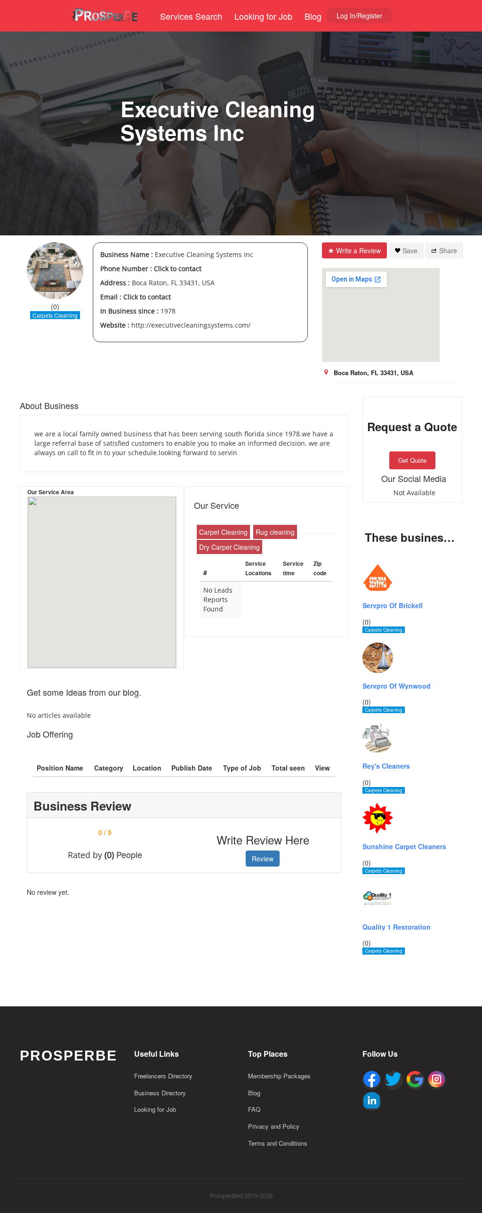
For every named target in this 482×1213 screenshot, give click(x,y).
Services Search (191, 16)
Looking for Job (263, 16)
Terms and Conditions (277, 1143)
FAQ (254, 1109)
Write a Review (358, 250)
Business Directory (160, 1092)
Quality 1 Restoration (396, 927)
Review (262, 858)
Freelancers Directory (163, 1075)
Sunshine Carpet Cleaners (404, 846)
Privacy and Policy (273, 1126)
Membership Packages (279, 1075)
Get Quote (412, 460)
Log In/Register (359, 15)
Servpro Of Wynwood (396, 686)
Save (410, 250)
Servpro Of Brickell (392, 605)
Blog (313, 16)
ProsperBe (68, 1055)
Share (448, 250)
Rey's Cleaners (386, 766)
